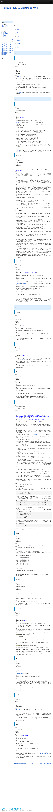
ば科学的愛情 (19, 122)
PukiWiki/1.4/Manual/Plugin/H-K (7, 45)
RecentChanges (33, 395)
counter (17, 298)
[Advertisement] (27, 14)
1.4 (14, 8)
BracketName (43, 434)
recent (18, 37)
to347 (4, 2)
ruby (17, 47)
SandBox (4, 36)
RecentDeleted (5, 25)
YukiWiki (4, 32)
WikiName (4, 34)
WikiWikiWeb (5, 33)
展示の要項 (4, 29)
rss (17, 44)
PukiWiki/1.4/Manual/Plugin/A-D (7, 49)
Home (33, 762)
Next (50, 21)
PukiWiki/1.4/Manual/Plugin (7, 51)
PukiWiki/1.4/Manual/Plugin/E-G (7, 47)
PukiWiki (7, 8)
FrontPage (4, 26)
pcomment (19, 30)
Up (32, 763)
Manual (21, 8)
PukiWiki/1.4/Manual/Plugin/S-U (7, 40)
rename (18, 43)
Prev (15, 21)
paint (18, 29)
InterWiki (23, 359)
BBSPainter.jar (33, 122)
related (18, 42)
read (18, 36)
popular (18, 32)
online (18, 26)
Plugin (29, 8)
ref (17, 39)
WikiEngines (4, 35)
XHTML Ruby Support (43, 753)
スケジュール (5, 29)
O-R (36, 8)
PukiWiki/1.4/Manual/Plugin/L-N (7, 43)
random (18, 35)
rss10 (18, 46)
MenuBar (21, 92)
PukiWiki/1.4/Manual (6, 52)
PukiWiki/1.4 (4, 53)
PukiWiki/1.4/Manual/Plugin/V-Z (7, 38)
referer (18, 40)
